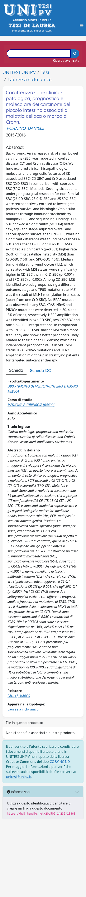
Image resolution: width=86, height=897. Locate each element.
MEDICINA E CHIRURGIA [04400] (31, 404)
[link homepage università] (32, 25)
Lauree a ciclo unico (30, 79)
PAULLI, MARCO (19, 695)
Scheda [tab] (16, 370)
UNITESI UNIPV (19, 72)
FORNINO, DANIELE (25, 128)
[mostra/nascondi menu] (81, 26)
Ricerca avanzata (66, 60)
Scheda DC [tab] (40, 370)
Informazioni (20, 792)
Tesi (45, 72)
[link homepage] (29, 10)
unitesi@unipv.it (18, 776)
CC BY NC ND (60, 761)
